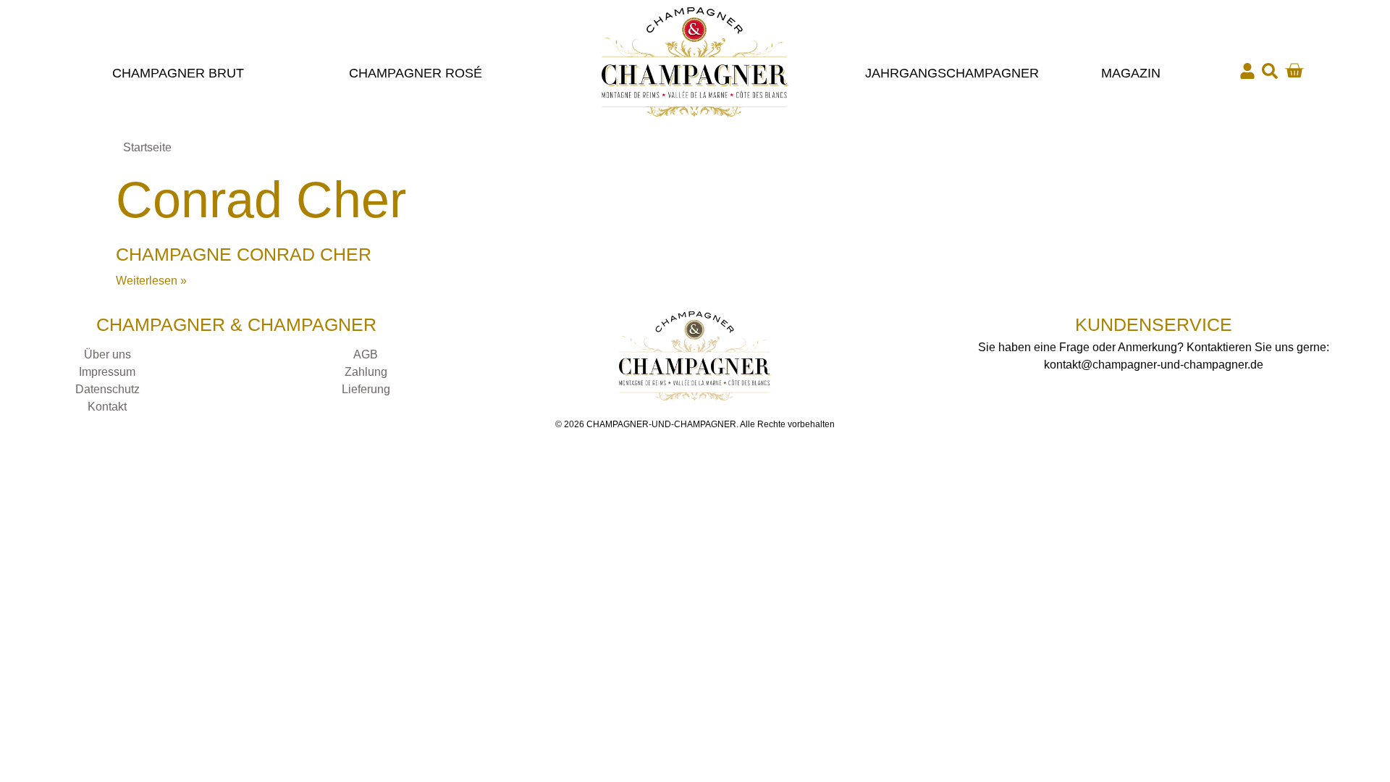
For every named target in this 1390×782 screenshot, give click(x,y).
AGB (365, 354)
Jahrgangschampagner (952, 73)
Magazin (1131, 73)
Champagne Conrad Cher (243, 254)
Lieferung (366, 389)
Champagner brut (178, 73)
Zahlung (366, 372)
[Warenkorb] (1294, 70)
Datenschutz (107, 389)
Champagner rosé (415, 73)
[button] (1269, 70)
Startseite (147, 147)
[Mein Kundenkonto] (1247, 71)
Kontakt (107, 406)
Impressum (107, 372)
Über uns (107, 354)
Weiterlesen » (151, 280)
